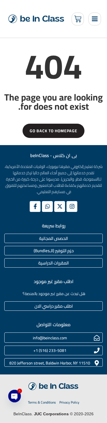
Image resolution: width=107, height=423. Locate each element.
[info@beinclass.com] (97, 338)
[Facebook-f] (35, 206)
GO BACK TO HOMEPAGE (53, 131)
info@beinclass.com (50, 338)
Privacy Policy (69, 402)
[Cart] (78, 19)
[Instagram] (71, 206)
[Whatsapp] (47, 206)
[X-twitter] (59, 206)
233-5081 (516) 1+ (49, 350)
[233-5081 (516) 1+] (97, 350)
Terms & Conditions (42, 402)
